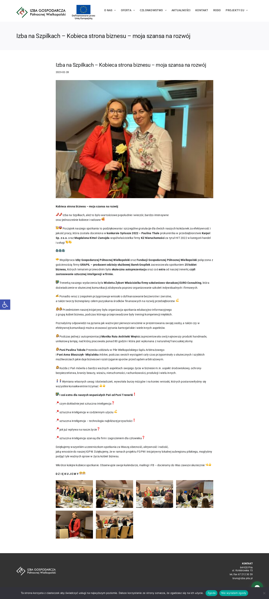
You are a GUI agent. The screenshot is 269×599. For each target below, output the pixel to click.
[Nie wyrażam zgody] (264, 593)
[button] (5, 305)
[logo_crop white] (36, 567)
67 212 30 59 (245, 574)
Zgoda (211, 592)
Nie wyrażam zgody (233, 592)
